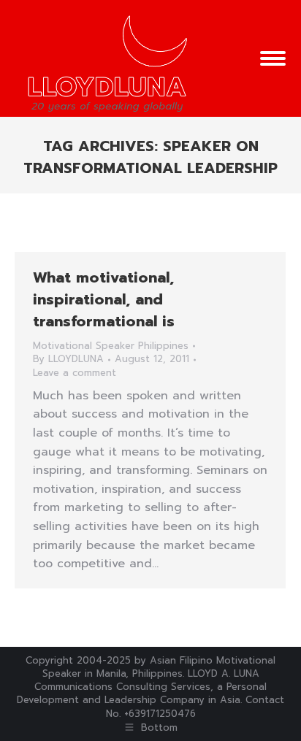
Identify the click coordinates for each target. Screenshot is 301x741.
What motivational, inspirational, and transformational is (104, 299)
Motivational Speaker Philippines (110, 346)
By (68, 359)
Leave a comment (74, 373)
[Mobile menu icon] (272, 58)
